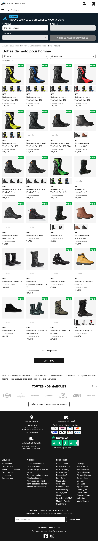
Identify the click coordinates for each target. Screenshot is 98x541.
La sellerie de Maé (64, 498)
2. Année (54, 23)
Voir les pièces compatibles (72, 38)
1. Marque (6, 23)
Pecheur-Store (83, 469)
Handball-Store (62, 486)
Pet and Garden (83, 472)
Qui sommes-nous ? (35, 463)
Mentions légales (34, 478)
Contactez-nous (31, 425)
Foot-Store (60, 478)
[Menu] (3, 10)
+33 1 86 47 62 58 (32, 433)
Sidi (28, 327)
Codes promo (7, 478)
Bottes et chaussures (38, 46)
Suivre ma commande (11, 469)
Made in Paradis (63, 501)
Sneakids (81, 483)
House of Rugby (63, 489)
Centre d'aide (7, 466)
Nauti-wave (61, 503)
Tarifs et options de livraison (39, 483)
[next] (96, 386)
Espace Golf (61, 475)
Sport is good (82, 486)
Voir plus (49, 360)
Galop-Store (61, 480)
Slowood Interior (84, 475)
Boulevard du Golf (63, 466)
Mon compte (7, 463)
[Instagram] (52, 536)
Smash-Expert (83, 478)
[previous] (92, 386)
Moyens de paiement (36, 480)
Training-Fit (82, 489)
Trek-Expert (82, 492)
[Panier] (93, 3)
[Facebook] (45, 536)
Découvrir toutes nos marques (49, 404)
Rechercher (16, 10)
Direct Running (62, 469)
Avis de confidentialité (36, 486)
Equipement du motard (18, 46)
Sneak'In (80, 480)
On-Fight (80, 463)
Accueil (5, 46)
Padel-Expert (82, 466)
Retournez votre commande (31, 448)
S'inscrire (74, 519)
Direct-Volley (61, 472)
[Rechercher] (8, 10)
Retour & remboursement (37, 475)
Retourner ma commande (8, 473)
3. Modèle (6, 33)
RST (4, 94)
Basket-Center (62, 463)
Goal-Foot (60, 483)
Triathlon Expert (83, 495)
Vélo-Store (81, 498)
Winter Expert (83, 501)
